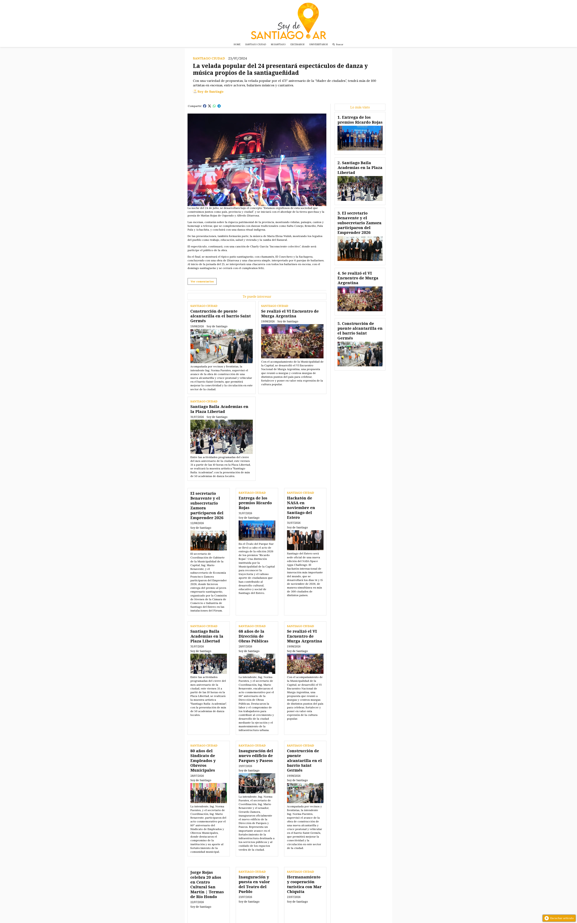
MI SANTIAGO (278, 44)
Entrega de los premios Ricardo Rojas (255, 502)
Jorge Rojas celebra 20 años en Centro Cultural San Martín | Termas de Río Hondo (207, 884)
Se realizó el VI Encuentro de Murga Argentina (290, 313)
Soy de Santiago (210, 91)
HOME (237, 44)
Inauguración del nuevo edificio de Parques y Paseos (256, 755)
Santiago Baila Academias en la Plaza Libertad (219, 409)
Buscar (339, 44)
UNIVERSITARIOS (318, 44)
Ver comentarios (202, 281)
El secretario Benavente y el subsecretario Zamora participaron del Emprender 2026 (206, 505)
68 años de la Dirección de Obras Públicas (253, 636)
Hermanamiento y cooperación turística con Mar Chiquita (304, 884)
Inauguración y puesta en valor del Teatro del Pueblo (254, 884)
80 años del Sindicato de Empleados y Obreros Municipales (203, 760)
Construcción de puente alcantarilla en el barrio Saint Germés (220, 316)
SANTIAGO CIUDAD (255, 44)
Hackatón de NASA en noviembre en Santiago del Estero (301, 507)
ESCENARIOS (297, 44)
